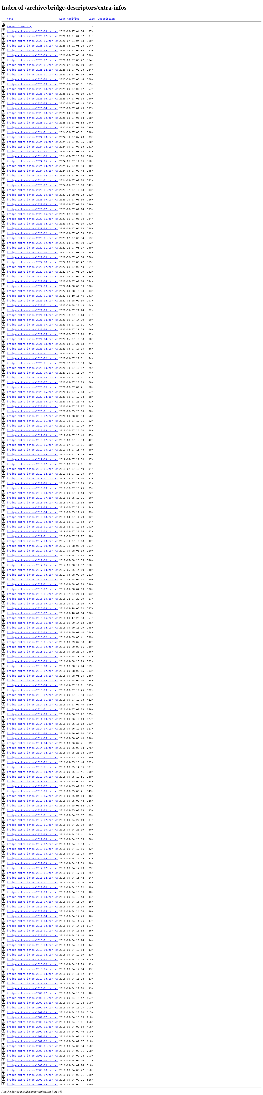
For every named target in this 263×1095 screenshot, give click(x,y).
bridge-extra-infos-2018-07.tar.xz (32, 497)
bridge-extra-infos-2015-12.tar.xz (32, 646)
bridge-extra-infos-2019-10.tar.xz (32, 425)
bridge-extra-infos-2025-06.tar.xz (32, 98)
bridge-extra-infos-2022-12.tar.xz (32, 242)
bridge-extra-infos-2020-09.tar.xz (32, 372)
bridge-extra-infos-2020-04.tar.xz (32, 396)
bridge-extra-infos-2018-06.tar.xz (32, 502)
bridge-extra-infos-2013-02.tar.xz (32, 810)
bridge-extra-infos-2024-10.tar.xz (32, 137)
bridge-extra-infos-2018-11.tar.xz (32, 478)
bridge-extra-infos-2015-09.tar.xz (32, 661)
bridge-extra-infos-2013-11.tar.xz (32, 767)
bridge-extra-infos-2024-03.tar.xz (32, 170)
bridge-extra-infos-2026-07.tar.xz (32, 36)
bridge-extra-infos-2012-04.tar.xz (32, 858)
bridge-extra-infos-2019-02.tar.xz (32, 464)
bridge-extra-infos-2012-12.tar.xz (32, 820)
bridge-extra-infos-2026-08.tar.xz (32, 31)
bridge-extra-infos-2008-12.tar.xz (32, 1050)
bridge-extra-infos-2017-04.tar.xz (32, 569)
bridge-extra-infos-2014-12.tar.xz (32, 704)
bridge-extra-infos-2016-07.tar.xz (32, 613)
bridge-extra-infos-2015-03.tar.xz (32, 690)
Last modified (69, 18)
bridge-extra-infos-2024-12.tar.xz (32, 127)
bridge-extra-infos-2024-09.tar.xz (32, 141)
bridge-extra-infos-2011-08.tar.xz (32, 897)
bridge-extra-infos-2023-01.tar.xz (32, 238)
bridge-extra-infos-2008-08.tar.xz (32, 1070)
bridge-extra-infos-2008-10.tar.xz (32, 1060)
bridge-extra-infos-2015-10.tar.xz (32, 656)
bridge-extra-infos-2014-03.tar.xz (32, 747)
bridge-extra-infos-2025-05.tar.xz (32, 103)
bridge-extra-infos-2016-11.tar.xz (32, 594)
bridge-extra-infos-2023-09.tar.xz (32, 199)
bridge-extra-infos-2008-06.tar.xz (32, 1079)
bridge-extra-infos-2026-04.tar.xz (32, 50)
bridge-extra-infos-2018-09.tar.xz (32, 488)
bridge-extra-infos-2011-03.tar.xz (32, 921)
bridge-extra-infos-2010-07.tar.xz (32, 959)
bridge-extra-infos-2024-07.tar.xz (32, 151)
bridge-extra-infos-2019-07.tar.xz (32, 440)
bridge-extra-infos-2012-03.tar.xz (32, 863)
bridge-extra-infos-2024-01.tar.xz (32, 180)
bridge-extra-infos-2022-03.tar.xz (32, 286)
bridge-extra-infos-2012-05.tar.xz (32, 853)
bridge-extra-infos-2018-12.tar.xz (32, 473)
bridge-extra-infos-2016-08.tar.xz (32, 608)
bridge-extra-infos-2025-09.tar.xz (32, 84)
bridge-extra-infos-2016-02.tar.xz (32, 637)
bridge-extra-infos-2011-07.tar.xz (32, 901)
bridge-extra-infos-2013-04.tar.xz (32, 800)
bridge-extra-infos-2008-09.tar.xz (32, 1065)
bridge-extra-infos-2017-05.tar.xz (32, 565)
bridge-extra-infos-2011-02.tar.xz (32, 925)
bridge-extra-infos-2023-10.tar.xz (32, 194)
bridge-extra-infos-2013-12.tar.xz (32, 762)
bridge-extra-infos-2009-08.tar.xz (32, 1012)
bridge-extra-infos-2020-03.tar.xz (32, 401)
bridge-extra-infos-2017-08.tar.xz (32, 550)
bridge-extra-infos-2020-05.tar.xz (32, 392)
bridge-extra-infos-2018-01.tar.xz (32, 526)
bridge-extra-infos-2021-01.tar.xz (32, 353)
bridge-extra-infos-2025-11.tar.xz (32, 74)
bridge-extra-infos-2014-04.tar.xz (32, 743)
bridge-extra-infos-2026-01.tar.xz (32, 64)
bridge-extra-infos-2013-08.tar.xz (32, 781)
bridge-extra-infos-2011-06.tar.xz (32, 906)
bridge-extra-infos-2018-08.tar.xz (32, 493)
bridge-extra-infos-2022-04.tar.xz (32, 281)
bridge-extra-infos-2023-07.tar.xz (32, 209)
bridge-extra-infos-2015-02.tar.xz (32, 695)
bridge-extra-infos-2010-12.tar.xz (32, 935)
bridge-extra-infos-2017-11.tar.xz (32, 536)
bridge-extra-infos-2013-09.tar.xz (32, 776)
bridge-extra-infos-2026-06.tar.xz (32, 40)
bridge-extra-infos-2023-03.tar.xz (32, 228)
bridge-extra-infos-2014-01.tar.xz (32, 757)
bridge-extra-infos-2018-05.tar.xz (32, 507)
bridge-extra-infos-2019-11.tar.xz (32, 420)
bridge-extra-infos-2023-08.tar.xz (32, 204)
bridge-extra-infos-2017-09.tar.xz (32, 545)
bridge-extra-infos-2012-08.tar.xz (32, 839)
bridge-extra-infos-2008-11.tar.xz (32, 1055)
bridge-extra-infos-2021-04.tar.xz (32, 339)
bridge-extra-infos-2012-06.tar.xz (32, 848)
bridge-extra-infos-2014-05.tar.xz (32, 738)
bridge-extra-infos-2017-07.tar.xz (32, 555)
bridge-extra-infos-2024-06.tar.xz (32, 156)
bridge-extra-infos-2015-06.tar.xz (32, 675)
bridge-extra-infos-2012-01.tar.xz (32, 872)
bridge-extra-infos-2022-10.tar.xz (32, 252)
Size (92, 18)
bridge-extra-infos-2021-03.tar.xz (32, 343)
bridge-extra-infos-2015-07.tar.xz (32, 670)
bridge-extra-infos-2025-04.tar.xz (32, 108)
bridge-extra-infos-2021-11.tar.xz (32, 305)
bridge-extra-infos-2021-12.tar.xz (32, 300)
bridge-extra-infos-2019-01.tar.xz (32, 468)
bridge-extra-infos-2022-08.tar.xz (32, 262)
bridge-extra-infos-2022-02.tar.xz (32, 291)
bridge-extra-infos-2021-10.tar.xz (32, 310)
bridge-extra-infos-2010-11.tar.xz (32, 940)
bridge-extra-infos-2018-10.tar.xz (32, 483)
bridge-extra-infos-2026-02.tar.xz (32, 60)
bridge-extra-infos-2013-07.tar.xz (32, 786)
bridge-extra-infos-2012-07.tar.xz (32, 844)
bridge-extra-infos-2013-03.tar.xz (32, 805)
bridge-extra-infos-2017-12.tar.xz (32, 531)
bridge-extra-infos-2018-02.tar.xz (32, 521)
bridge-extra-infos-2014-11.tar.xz (32, 709)
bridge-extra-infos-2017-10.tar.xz (32, 541)
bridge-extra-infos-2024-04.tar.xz (32, 165)
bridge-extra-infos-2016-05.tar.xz (32, 622)
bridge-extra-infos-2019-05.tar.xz (32, 449)
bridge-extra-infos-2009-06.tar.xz (32, 1022)
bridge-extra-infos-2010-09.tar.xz (32, 949)
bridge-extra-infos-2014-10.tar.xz (32, 714)
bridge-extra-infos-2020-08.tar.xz (32, 377)
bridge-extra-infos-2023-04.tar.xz (32, 223)
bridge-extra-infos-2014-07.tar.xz (32, 728)
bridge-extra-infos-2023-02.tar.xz (32, 233)
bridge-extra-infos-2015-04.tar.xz (32, 685)
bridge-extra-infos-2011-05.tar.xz (32, 911)
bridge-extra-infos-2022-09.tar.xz (32, 257)
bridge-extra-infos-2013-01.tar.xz (32, 815)
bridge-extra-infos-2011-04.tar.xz (32, 916)
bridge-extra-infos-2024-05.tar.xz (32, 161)
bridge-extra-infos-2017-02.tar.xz (32, 579)
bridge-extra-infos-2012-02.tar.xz (32, 868)
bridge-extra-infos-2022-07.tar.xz (32, 266)
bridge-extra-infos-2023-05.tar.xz (32, 218)
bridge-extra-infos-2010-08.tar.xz (32, 954)
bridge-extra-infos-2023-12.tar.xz (32, 185)
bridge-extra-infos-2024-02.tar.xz (32, 175)
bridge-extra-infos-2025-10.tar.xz (32, 79)
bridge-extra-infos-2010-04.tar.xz (32, 973)
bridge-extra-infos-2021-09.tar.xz (32, 315)
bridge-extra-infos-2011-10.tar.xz (32, 887)
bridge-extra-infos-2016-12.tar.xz (32, 589)
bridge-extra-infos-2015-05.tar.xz (32, 680)
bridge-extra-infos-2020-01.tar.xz (32, 411)
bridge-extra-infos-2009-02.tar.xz (32, 1041)
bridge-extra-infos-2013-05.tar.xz (32, 796)
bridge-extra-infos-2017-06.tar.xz (32, 560)
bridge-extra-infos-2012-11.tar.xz (32, 824)
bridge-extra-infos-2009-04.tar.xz (32, 1031)
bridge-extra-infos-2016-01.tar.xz (32, 642)
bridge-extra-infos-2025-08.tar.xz (32, 89)
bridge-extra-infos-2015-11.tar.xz (32, 651)
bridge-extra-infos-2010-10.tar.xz (32, 945)
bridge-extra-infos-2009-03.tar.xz (32, 1036)
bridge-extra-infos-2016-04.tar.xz (32, 627)
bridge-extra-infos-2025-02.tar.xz (32, 117)
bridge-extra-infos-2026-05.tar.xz (32, 45)
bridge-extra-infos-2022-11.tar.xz (32, 247)
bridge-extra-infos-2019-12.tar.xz (32, 416)
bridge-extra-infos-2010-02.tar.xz (32, 983)
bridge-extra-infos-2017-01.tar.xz (32, 584)
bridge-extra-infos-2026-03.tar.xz (32, 55)
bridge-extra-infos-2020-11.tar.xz (32, 363)
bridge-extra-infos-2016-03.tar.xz (32, 632)
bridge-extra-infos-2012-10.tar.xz (32, 829)
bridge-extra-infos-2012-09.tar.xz (32, 834)
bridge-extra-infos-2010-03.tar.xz (32, 978)
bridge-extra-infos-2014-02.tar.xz (32, 752)
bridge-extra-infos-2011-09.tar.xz (32, 892)
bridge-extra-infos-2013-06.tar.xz (32, 791)
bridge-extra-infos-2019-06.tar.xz (32, 444)
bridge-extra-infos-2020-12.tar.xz (32, 358)
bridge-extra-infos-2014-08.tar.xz (32, 723)
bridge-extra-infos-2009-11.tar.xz (32, 998)
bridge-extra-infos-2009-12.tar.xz (32, 993)
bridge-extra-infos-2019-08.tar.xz (32, 435)
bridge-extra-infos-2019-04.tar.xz (32, 454)
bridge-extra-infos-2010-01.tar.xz (32, 988)
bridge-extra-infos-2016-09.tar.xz (32, 603)
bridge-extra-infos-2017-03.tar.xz (32, 574)
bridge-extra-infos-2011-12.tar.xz (32, 877)
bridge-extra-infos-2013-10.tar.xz (32, 771)
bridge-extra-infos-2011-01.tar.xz (32, 930)
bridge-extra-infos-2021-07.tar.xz (32, 324)
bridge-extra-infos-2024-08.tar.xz (32, 146)
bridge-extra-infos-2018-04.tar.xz (32, 512)
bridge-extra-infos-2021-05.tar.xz (32, 334)
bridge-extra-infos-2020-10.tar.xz (32, 367)
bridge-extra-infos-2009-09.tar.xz (32, 1007)
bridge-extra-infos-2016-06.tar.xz (32, 618)
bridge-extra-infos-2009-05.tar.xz (32, 1026)
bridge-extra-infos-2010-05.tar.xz (32, 969)
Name (10, 18)
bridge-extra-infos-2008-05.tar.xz (32, 1084)
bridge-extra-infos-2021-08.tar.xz (32, 319)
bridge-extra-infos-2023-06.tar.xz (32, 214)
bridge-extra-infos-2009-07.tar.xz (32, 1017)
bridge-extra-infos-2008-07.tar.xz (32, 1074)
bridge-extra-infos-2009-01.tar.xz (32, 1046)
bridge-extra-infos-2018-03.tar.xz (32, 517)
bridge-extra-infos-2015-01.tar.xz (32, 699)
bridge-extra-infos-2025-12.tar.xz (32, 69)
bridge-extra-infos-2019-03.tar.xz (32, 459)
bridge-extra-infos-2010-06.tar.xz (32, 964)
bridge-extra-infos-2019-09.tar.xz (32, 430)
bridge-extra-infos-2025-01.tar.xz (32, 122)
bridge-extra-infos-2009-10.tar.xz (32, 1002)
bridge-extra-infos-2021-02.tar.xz (32, 348)
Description (106, 18)
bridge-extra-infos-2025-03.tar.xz (32, 113)
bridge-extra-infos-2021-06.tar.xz (32, 329)
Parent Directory (19, 26)
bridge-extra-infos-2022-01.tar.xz (32, 295)
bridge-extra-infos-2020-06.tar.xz (32, 387)
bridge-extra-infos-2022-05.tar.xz (32, 276)
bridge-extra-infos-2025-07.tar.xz (32, 93)
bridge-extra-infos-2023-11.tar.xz (32, 190)
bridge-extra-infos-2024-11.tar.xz (32, 132)
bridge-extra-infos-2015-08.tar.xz (32, 666)
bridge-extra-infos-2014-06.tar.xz (32, 733)
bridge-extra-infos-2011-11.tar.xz (32, 882)
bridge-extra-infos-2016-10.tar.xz (32, 598)
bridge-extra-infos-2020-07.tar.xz (32, 382)
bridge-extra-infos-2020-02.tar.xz (32, 406)
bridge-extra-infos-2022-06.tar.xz (32, 271)
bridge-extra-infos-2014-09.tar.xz (32, 719)
